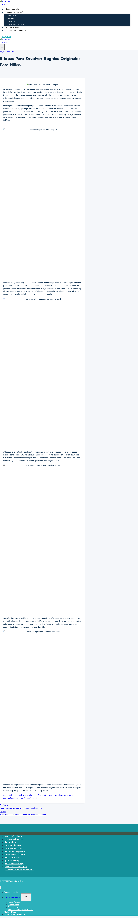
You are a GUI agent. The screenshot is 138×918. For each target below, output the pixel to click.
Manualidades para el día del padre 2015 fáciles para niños (23, 813)
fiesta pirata (10, 842)
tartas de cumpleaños (15, 851)
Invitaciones (11, 19)
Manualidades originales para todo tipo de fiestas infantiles (27, 795)
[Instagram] (9, 37)
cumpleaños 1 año (13, 836)
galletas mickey (12, 860)
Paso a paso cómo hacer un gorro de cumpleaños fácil (21, 806)
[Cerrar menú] (0, 887)
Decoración (11, 22)
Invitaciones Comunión (16, 30)
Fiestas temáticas (12, 897)
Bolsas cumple (12, 9)
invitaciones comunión (15, 854)
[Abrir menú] (2, 47)
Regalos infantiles (7, 51)
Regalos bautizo (58, 795)
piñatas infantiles (13, 845)
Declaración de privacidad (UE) (19, 869)
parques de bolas (13, 848)
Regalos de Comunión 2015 (24, 798)
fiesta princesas (12, 857)
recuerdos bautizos (14, 839)
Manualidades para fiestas (16, 25)
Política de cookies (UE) (16, 866)
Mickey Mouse (12, 27)
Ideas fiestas (12, 16)
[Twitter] (6, 37)
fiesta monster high (14, 863)
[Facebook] (3, 37)
